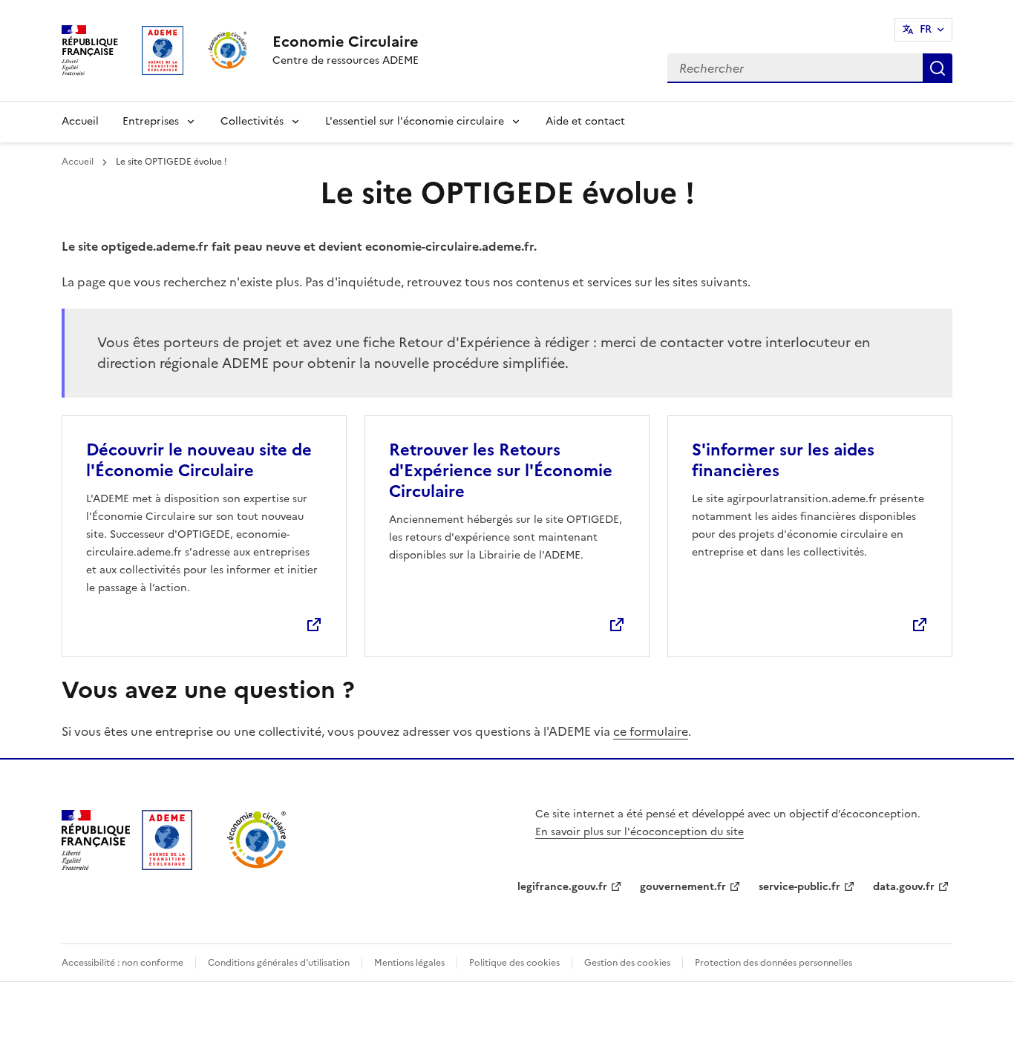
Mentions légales (409, 962)
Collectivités (252, 121)
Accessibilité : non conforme (122, 962)
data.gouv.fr (904, 887)
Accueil (80, 121)
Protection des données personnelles (773, 962)
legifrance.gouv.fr (562, 887)
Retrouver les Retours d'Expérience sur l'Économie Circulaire (500, 471)
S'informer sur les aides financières (783, 460)
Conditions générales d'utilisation (279, 962)
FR (926, 29)
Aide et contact (585, 121)
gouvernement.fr (683, 887)
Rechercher (937, 68)
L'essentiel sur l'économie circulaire (414, 121)
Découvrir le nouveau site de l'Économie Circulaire (199, 460)
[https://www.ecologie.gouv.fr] (96, 866)
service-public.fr (799, 887)
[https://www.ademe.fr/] (167, 866)
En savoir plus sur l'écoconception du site (639, 832)
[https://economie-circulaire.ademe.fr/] (257, 866)
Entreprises (150, 121)
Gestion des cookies (627, 962)
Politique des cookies (514, 962)
